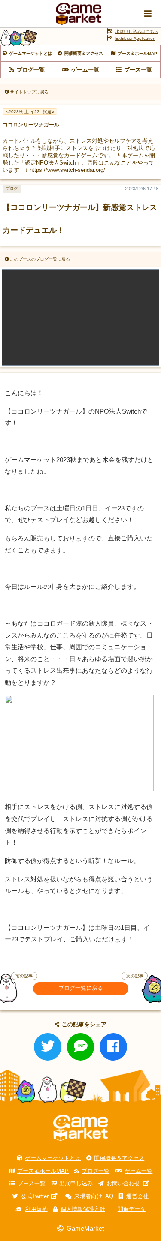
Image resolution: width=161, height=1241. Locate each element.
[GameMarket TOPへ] (80, 1128)
